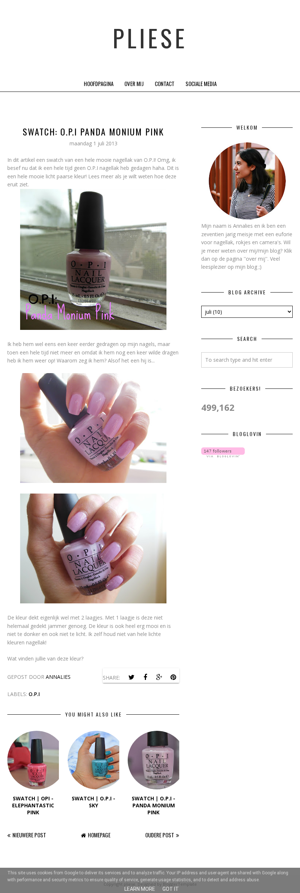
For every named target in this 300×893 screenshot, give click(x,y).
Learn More (139, 889)
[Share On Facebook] (145, 677)
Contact (165, 83)
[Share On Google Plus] (159, 677)
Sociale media (201, 83)
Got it (170, 889)
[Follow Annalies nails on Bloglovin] (223, 455)
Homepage (99, 835)
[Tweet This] (131, 677)
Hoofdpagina (98, 83)
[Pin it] (173, 677)
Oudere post (159, 835)
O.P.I (34, 694)
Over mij (134, 83)
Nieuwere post (29, 835)
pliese (150, 37)
